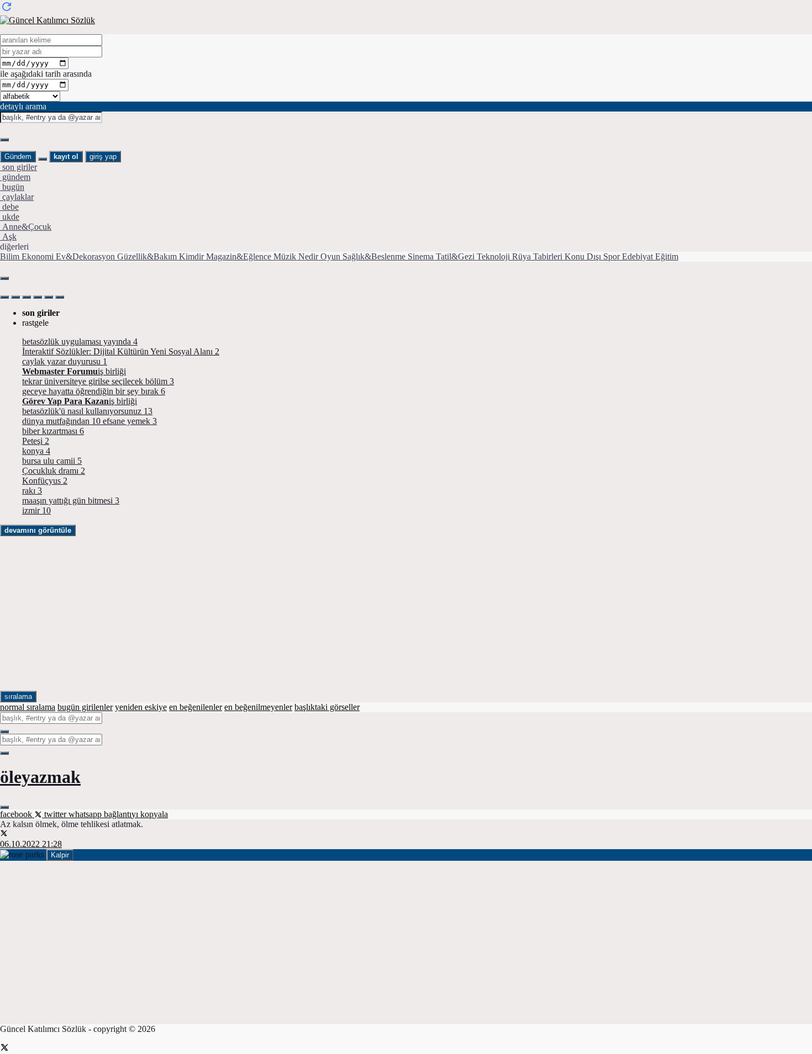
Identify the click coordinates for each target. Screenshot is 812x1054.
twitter (55, 814)
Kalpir (60, 855)
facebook (17, 814)
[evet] (4, 731)
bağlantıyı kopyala (136, 814)
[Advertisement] (331, 613)
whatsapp (86, 814)
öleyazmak (40, 777)
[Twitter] (4, 1048)
